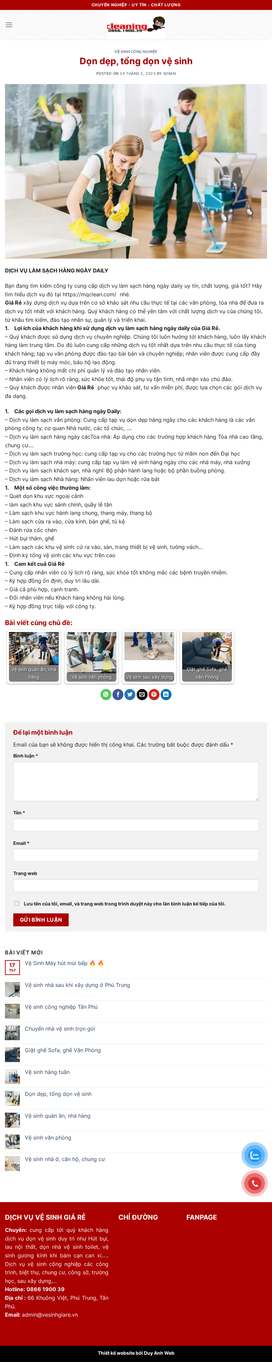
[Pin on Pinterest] (154, 694)
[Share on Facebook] (117, 694)
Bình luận (25, 755)
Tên (19, 812)
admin (169, 73)
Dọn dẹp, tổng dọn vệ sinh (58, 1094)
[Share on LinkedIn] (166, 694)
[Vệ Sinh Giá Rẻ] (136, 25)
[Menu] (9, 25)
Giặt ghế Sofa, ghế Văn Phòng (63, 1050)
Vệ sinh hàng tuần (47, 1072)
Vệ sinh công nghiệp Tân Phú (61, 1007)
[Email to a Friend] (142, 694)
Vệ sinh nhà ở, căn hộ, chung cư (65, 1159)
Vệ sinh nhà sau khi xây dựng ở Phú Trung (77, 985)
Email (21, 843)
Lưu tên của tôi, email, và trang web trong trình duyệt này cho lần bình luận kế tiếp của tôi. (125, 903)
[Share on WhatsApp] (106, 694)
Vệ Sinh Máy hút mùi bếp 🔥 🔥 (64, 963)
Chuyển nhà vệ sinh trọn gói (60, 1029)
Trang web (25, 873)
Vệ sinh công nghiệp (136, 51)
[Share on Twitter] (129, 694)
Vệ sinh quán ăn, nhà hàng (58, 1116)
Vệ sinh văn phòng (48, 1138)
